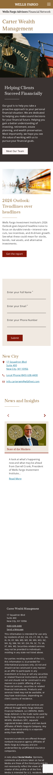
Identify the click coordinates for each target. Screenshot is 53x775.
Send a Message (15, 629)
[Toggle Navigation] (49, 4)
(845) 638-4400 (14, 625)
